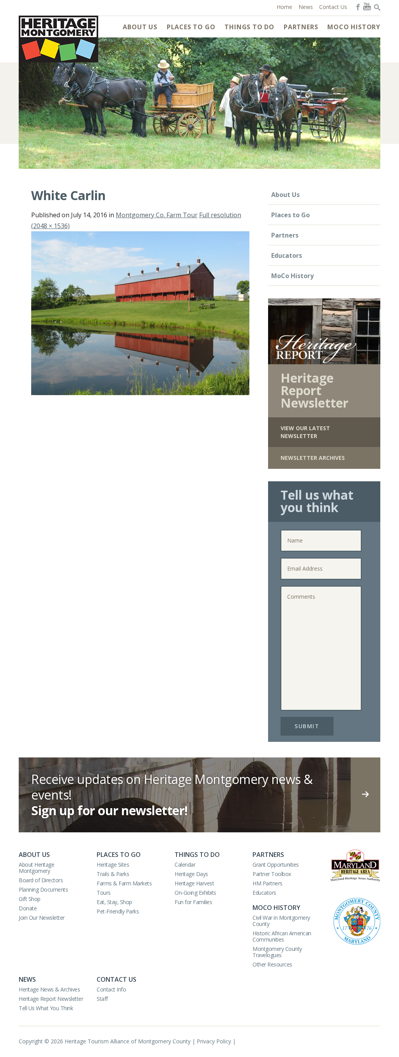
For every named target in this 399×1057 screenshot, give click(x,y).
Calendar (185, 864)
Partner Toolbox (271, 874)
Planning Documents (43, 889)
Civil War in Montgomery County (281, 921)
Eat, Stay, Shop (114, 902)
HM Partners (267, 883)
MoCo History (353, 27)
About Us (140, 27)
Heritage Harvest (194, 883)
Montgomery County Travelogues (277, 952)
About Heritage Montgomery (36, 867)
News (27, 979)
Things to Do (249, 27)
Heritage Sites (113, 864)
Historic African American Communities (281, 936)
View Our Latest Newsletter (305, 432)
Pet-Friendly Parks (118, 911)
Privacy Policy (214, 1041)
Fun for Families (193, 902)
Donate (28, 908)
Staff (102, 998)
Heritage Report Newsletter (51, 998)
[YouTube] (367, 6)
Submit (307, 726)
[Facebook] (357, 6)
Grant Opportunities (275, 864)
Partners (301, 27)
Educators (286, 255)
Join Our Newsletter (42, 917)
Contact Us (116, 979)
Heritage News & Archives (49, 989)
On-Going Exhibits (195, 892)
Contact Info (111, 989)
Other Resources (272, 964)
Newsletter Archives (313, 457)
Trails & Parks (113, 874)
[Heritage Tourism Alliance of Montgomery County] (58, 39)
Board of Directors (41, 880)
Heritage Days (191, 874)
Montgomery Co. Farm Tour (157, 215)
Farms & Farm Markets (124, 883)
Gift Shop (30, 899)
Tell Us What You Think (46, 1008)
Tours (104, 892)
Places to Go (191, 27)
